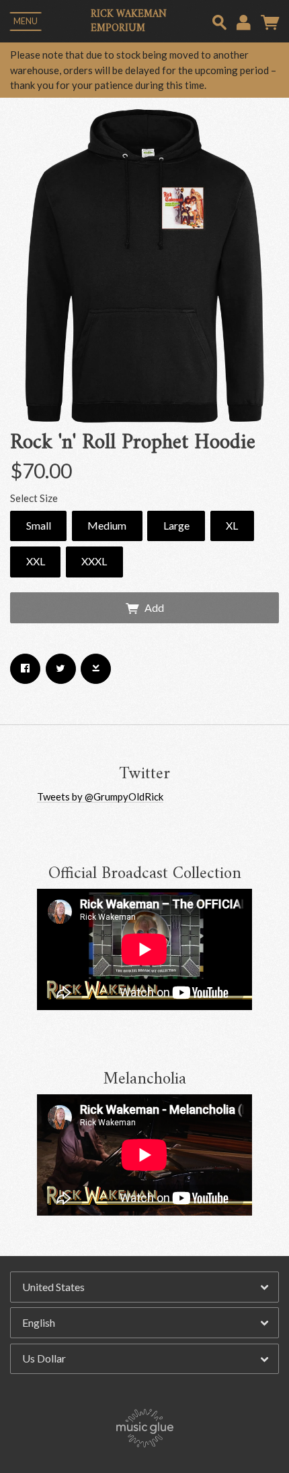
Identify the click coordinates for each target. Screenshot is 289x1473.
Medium (106, 525)
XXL (35, 561)
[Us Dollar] (144, 1359)
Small (38, 525)
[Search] (219, 20)
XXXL (94, 561)
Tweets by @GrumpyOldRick (100, 796)
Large (176, 525)
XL (232, 525)
